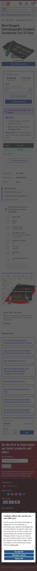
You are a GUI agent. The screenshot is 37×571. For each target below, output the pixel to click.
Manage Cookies (19, 555)
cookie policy (14, 545)
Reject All (19, 558)
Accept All (19, 552)
